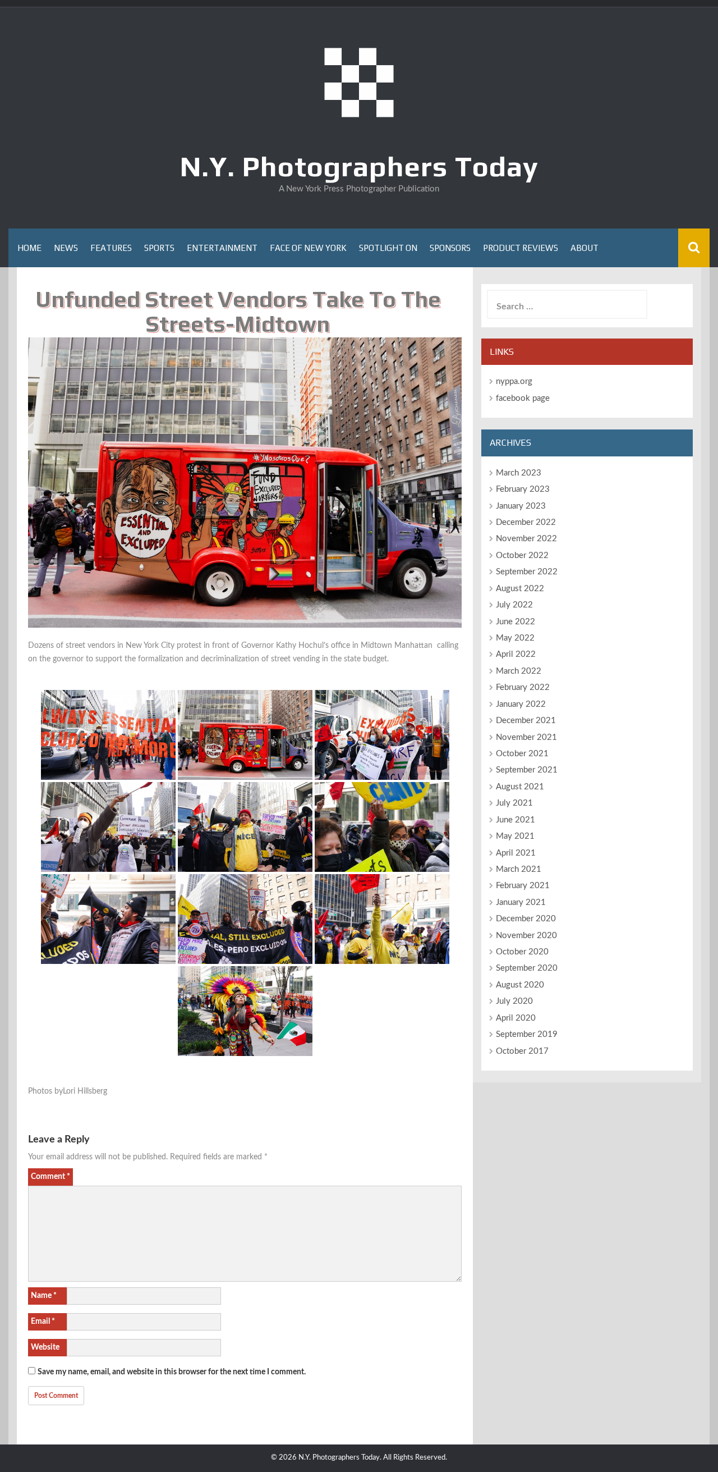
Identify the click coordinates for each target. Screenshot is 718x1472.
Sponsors (450, 248)
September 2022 (527, 572)
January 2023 (521, 506)
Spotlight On (388, 248)
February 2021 (523, 885)
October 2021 (522, 753)
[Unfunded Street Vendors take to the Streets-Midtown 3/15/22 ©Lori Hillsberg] (108, 735)
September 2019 (527, 1034)
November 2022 (526, 538)
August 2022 (520, 588)
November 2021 (526, 737)
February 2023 (523, 489)
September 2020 (527, 968)
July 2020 (514, 1001)
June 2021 (515, 820)
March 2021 (518, 869)
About (584, 248)
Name (44, 1296)
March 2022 (518, 671)
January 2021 (521, 902)
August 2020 (520, 985)
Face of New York (308, 248)
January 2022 (521, 704)
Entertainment (222, 248)
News (66, 248)
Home (29, 248)
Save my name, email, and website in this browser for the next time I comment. (172, 1372)
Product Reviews (520, 248)
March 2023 (518, 473)
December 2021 (526, 720)
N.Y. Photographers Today (359, 166)
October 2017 (522, 1051)
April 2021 (516, 853)
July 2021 (514, 803)
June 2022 (515, 622)
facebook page (523, 398)
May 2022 (515, 638)
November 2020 (526, 935)
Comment (50, 1177)
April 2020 (516, 1018)
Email (43, 1321)
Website (45, 1347)
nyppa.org (514, 381)
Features (111, 248)
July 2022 (514, 605)
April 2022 (516, 654)
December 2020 (526, 919)
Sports (159, 248)
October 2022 (522, 555)
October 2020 (522, 952)
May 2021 (515, 836)
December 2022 (526, 522)
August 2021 (520, 787)
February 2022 (523, 687)
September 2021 (527, 770)
